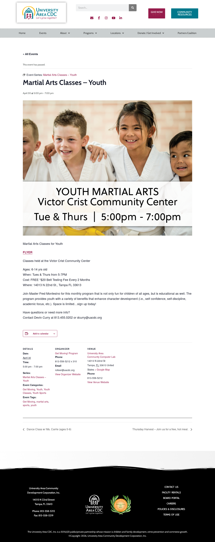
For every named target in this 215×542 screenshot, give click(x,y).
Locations (116, 33)
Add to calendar (40, 333)
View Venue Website (98, 382)
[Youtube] (113, 18)
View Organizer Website (68, 374)
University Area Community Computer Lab (101, 355)
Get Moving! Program (66, 353)
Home (22, 33)
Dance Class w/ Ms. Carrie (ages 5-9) (48, 429)
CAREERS (171, 503)
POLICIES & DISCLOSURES (171, 509)
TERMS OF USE (171, 514)
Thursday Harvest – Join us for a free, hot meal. (160, 429)
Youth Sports (39, 393)
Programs (88, 33)
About (63, 33)
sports (26, 405)
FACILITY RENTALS (171, 492)
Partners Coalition (187, 33)
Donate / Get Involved (149, 33)
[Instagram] (106, 18)
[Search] (133, 7)
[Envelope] (92, 18)
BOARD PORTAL (171, 498)
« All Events (30, 54)
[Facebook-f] (99, 18)
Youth (39, 389)
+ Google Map (102, 369)
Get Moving (29, 389)
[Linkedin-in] (120, 18)
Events (42, 33)
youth (34, 405)
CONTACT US (171, 486)
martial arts (42, 401)
